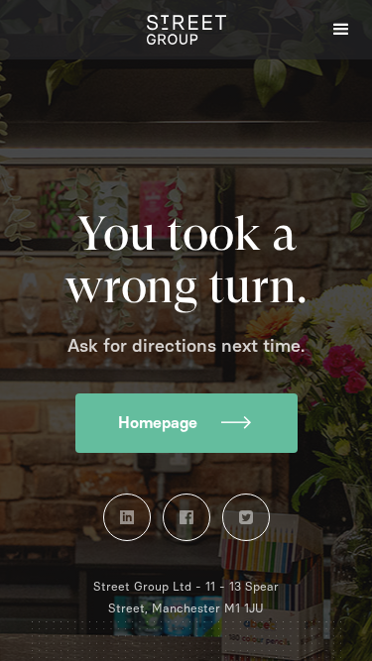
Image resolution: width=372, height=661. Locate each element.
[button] (341, 29)
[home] (186, 30)
